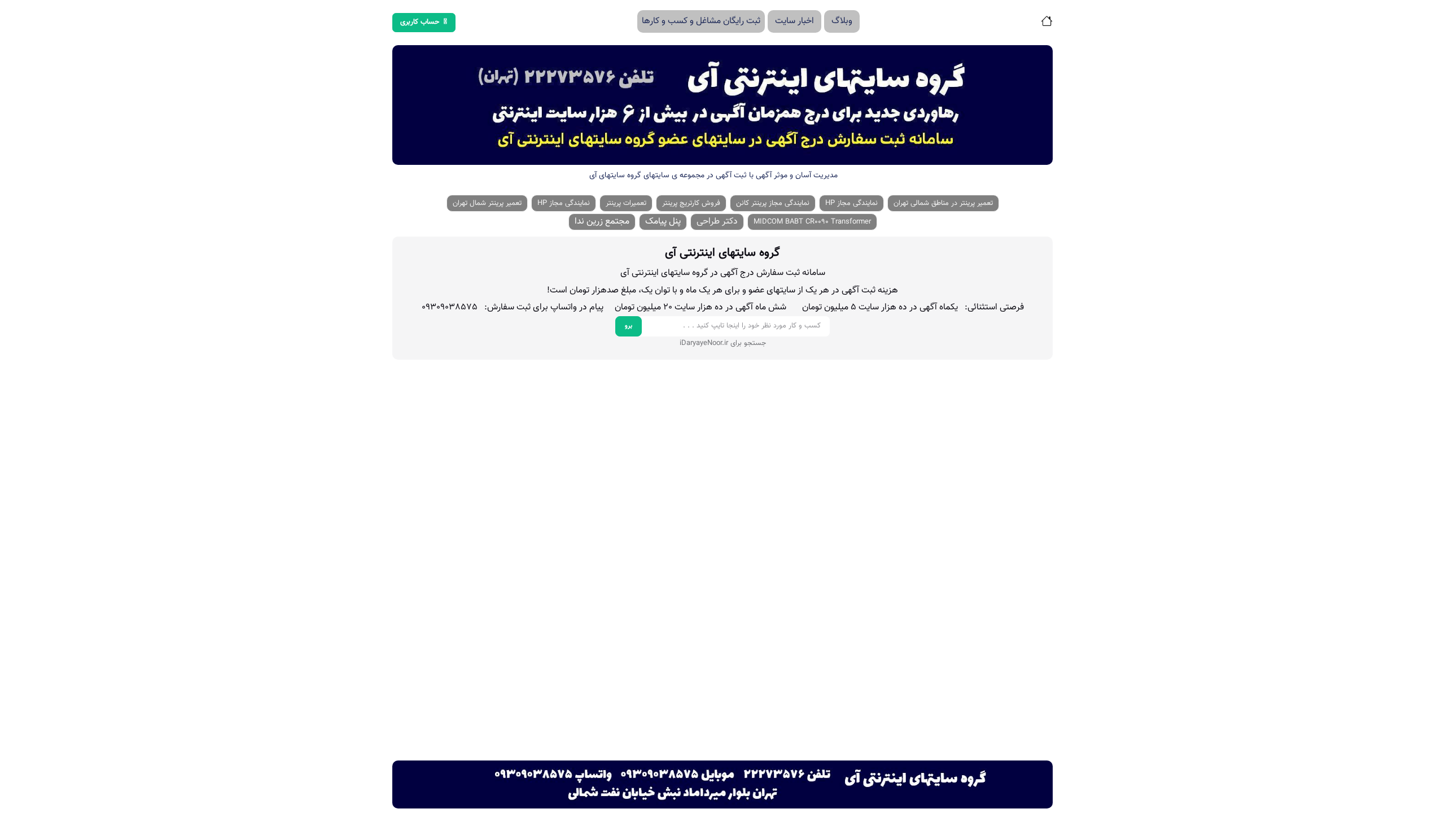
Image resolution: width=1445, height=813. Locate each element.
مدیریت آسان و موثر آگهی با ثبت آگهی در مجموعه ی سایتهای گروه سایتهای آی (713, 175)
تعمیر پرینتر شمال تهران (487, 203)
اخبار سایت (794, 21)
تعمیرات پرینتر (626, 203)
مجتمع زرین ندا (602, 222)
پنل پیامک (663, 222)
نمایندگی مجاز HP (851, 203)
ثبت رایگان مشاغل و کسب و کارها (701, 21)
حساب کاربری (420, 22)
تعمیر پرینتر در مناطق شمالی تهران (943, 203)
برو (628, 326)
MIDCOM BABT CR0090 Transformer (812, 222)
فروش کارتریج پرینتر (691, 203)
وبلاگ (841, 21)
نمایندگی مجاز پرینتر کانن (772, 203)
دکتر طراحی (717, 222)
